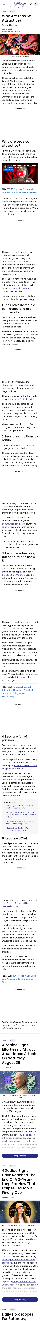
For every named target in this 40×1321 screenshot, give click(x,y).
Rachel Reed (7, 29)
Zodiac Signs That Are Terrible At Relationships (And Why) (20, 807)
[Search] (31, 4)
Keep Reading (20, 1156)
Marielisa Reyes (8, 1197)
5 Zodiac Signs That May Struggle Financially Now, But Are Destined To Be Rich (21, 814)
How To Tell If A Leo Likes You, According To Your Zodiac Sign (19, 979)
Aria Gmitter (7, 1067)
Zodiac (12, 11)
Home (4, 11)
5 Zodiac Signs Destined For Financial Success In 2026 (17, 829)
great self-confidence (13, 574)
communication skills (13, 523)
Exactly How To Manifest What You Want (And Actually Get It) (20, 822)
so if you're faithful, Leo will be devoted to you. (19, 903)
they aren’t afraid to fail (22, 399)
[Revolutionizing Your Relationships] (20, 4)
